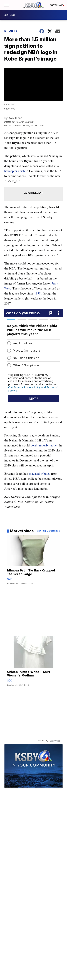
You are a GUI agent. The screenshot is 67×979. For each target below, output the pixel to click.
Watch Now (56, 5)
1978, (38, 293)
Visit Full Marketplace (48, 531)
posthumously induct (44, 445)
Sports (11, 31)
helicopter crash (14, 171)
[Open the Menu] (6, 5)
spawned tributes (39, 473)
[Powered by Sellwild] (54, 741)
